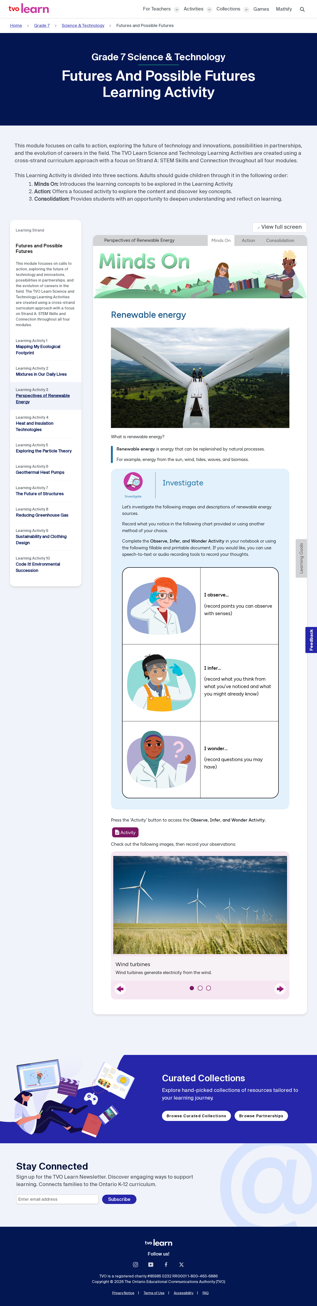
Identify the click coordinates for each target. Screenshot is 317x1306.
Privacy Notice (123, 1293)
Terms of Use (154, 1293)
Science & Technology (83, 25)
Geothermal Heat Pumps (40, 472)
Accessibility (183, 1293)
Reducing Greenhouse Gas (42, 515)
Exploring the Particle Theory (43, 450)
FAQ (206, 1293)
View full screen (279, 227)
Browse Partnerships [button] (261, 1116)
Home (16, 25)
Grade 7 (42, 25)
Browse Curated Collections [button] (196, 1116)
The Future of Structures (40, 493)
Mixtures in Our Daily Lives (41, 374)
